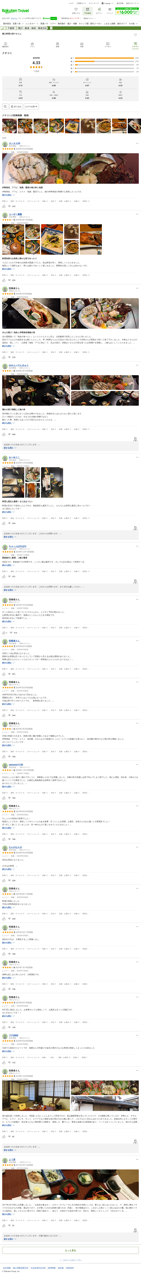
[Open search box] (5, 107)
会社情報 (7, 1268)
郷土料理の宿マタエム (11, 33)
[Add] (135, 35)
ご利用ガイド (81, 3)
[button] (9, 126)
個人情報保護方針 (21, 1268)
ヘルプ (70, 3)
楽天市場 (120, 3)
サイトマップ (94, 3)
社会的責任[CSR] (38, 1268)
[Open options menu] (137, 143)
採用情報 (52, 1268)
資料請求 (70, 1268)
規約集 (61, 1268)
